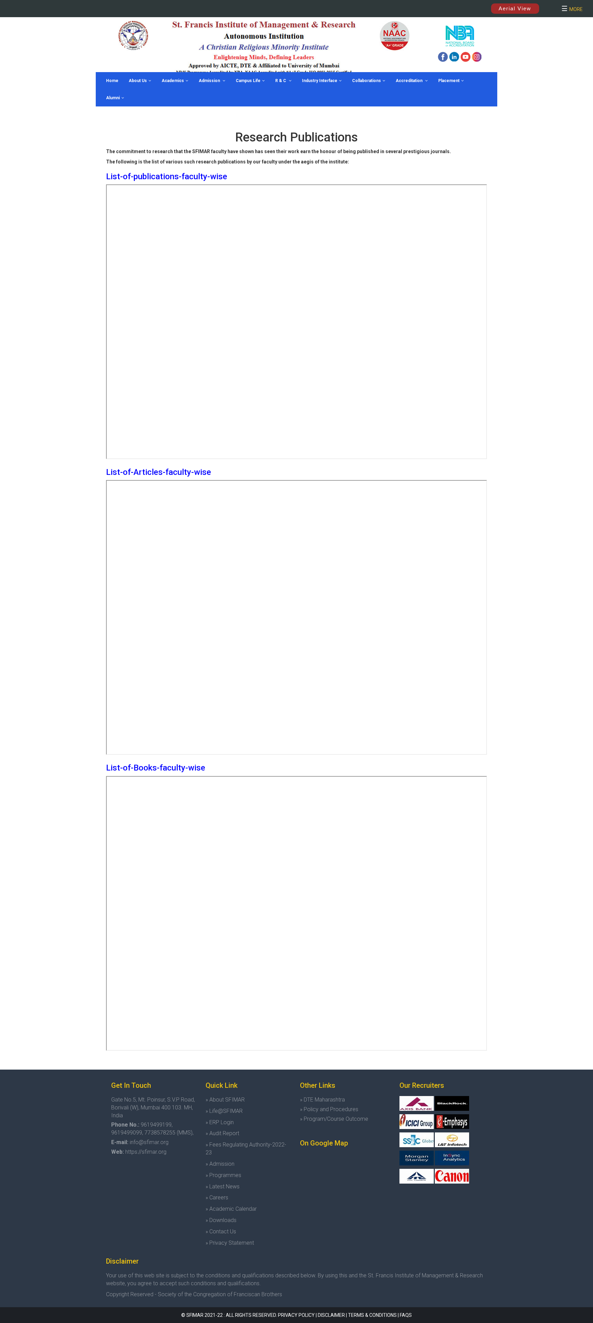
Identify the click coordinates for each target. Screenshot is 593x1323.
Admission (210, 80)
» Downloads (221, 1220)
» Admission (220, 1164)
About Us (138, 80)
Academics (173, 80)
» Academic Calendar (231, 1209)
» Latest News (223, 1186)
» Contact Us (221, 1231)
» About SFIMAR (225, 1099)
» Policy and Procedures (329, 1109)
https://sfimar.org (145, 1152)
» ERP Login (220, 1122)
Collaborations (366, 80)
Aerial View (515, 8)
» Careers (217, 1197)
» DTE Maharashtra (322, 1099)
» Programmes (223, 1175)
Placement (449, 80)
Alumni (113, 97)
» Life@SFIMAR (224, 1111)
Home (112, 80)
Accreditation (409, 80)
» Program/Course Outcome (334, 1119)
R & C (281, 80)
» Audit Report (222, 1133)
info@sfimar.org (149, 1142)
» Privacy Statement (230, 1243)
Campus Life (248, 80)
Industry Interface (319, 80)
